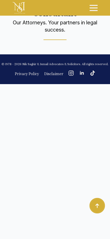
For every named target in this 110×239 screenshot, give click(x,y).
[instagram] (71, 73)
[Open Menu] (94, 8)
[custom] (92, 73)
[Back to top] (97, 205)
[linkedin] (81, 73)
